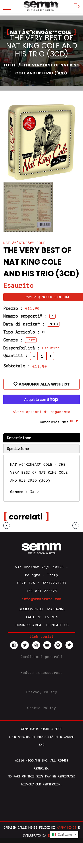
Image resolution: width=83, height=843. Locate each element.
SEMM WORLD (31, 609)
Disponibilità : (21, 348)
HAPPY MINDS (66, 827)
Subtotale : (16, 366)
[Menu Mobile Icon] (6, 6)
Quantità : (15, 355)
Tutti (9, 65)
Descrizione (19, 438)
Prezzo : (13, 308)
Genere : (13, 340)
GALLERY (33, 617)
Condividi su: (54, 422)
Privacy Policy (41, 692)
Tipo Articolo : (21, 332)
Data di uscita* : (24, 324)
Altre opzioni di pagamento (41, 412)
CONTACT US (57, 625)
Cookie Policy (41, 708)
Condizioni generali (42, 657)
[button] (64, 834)
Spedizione (18, 449)
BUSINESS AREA (28, 625)
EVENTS (51, 617)
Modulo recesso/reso (42, 673)
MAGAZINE (56, 609)
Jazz (34, 492)
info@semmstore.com (42, 599)
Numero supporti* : (25, 316)
